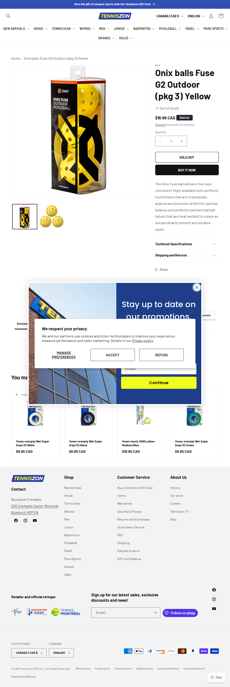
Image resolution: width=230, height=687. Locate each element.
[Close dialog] (197, 287)
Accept (112, 355)
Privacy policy (142, 341)
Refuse (161, 355)
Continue (158, 382)
